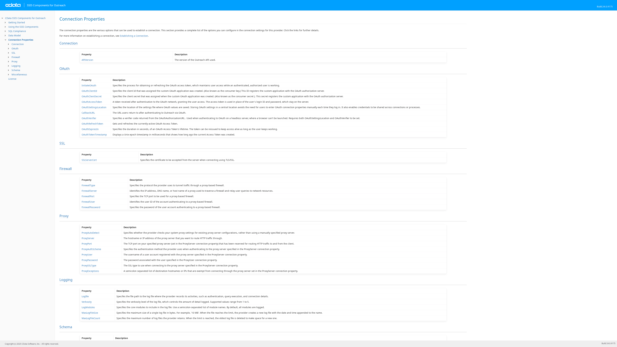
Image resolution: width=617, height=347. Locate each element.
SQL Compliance (17, 31)
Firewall (16, 57)
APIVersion (87, 59)
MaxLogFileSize (90, 312)
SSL (13, 52)
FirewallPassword (91, 207)
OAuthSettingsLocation (94, 107)
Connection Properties (20, 39)
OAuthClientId (89, 90)
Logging (16, 65)
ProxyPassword (90, 260)
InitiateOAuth (89, 85)
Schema (16, 70)
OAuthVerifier (89, 118)
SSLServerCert (89, 159)
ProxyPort (87, 243)
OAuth (15, 48)
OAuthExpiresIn (90, 129)
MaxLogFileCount (91, 318)
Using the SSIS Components (23, 26)
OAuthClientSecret (92, 96)
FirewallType (88, 185)
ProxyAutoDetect (90, 232)
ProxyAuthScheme (91, 249)
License (12, 78)
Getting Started (16, 22)
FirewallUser (88, 201)
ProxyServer (88, 238)
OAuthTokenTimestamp (94, 134)
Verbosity (87, 301)
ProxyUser (87, 254)
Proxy (14, 61)
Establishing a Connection (134, 35)
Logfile (85, 296)
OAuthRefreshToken (92, 123)
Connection (18, 44)
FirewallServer (89, 190)
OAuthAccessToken (92, 101)
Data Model (14, 35)
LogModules (88, 307)
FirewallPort (88, 196)
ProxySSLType (89, 265)
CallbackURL (88, 112)
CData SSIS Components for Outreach (25, 18)
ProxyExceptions (90, 270)
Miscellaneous (19, 74)
